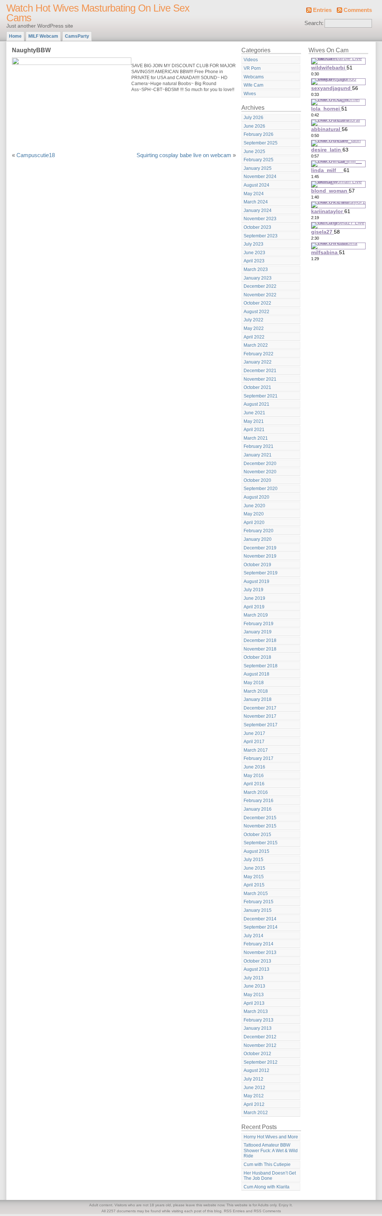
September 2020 (261, 488)
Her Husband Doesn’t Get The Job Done (270, 1175)
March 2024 (256, 202)
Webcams (254, 76)
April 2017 (254, 741)
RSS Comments (267, 1211)
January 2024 (258, 210)
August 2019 (256, 581)
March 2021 (256, 438)
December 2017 (260, 708)
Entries (322, 10)
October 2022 (257, 303)
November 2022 (260, 294)
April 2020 (254, 522)
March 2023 (256, 269)
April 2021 (254, 429)
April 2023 (254, 261)
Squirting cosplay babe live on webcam (184, 155)
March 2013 (256, 1011)
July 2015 (253, 859)
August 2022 (256, 311)
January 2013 (258, 1028)
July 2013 (253, 977)
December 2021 (260, 370)
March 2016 (256, 792)
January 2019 (258, 631)
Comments (358, 10)
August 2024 (256, 185)
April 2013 (254, 1003)
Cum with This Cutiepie (267, 1164)
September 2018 (261, 665)
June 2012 (254, 1087)
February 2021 (258, 446)
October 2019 (257, 564)
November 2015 (260, 826)
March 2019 (256, 615)
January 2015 (258, 910)
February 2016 (258, 800)
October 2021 (257, 387)
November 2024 (260, 176)
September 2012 (261, 1062)
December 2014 (260, 919)
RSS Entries (234, 1211)
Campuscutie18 (35, 155)
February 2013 (258, 1020)
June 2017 (254, 733)
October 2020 (257, 480)
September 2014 (261, 927)
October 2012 (257, 1053)
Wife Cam (253, 85)
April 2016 (254, 783)
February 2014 (258, 944)
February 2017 (258, 758)
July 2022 (253, 319)
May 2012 (254, 1095)
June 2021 (254, 412)
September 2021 (261, 396)
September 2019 (261, 573)
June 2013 (254, 986)
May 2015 (254, 876)
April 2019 (254, 606)
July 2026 (253, 117)
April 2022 (254, 337)
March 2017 (256, 750)
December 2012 (260, 1036)
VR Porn (252, 68)
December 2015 (260, 817)
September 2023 (261, 235)
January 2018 (258, 699)
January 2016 (258, 809)
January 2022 (258, 362)
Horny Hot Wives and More (271, 1136)
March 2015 (256, 893)
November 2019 (260, 556)
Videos (251, 59)
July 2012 (253, 1079)
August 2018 (256, 674)
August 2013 (256, 969)
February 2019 (258, 623)
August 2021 (256, 404)
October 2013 (257, 961)
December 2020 (260, 463)
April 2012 (254, 1104)
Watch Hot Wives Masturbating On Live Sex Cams (98, 13)
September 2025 (261, 143)
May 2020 (254, 514)
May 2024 (254, 193)
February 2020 (258, 530)
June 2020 (254, 505)
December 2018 (260, 640)
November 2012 (260, 1045)
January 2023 (258, 278)
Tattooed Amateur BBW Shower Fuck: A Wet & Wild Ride (271, 1150)
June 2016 (254, 767)
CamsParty (77, 36)
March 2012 (256, 1112)
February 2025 (258, 159)
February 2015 (258, 901)
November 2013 (260, 952)
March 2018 (256, 691)
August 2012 (256, 1070)
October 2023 (257, 227)
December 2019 (260, 548)
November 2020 (260, 471)
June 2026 (254, 126)
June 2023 (254, 252)
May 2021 (254, 421)
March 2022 (256, 345)
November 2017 (260, 716)
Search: (313, 23)
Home (15, 36)
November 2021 (260, 379)
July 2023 (253, 244)
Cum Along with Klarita (266, 1187)
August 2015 (256, 851)
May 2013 (254, 994)
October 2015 (257, 834)
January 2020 (258, 539)
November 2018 (260, 649)
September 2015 (261, 842)
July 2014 (253, 935)
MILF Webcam (43, 36)
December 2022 (260, 286)
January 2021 (258, 455)
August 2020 (256, 497)
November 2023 (260, 218)
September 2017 (261, 724)
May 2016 (254, 775)
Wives (250, 93)
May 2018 (254, 682)
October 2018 (257, 657)
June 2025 (254, 151)
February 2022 (258, 353)
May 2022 (254, 328)
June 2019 (254, 598)
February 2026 (258, 134)
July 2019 (253, 589)
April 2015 (254, 885)
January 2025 (258, 168)
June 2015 (254, 868)
